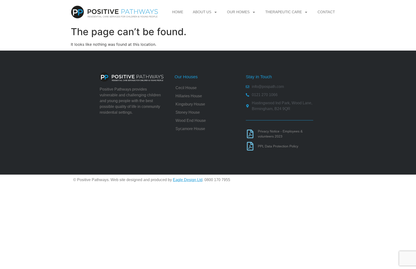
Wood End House (191, 120)
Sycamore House (190, 129)
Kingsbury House (190, 104)
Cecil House (186, 88)
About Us (202, 12)
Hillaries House (189, 96)
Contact (326, 12)
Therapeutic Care (283, 12)
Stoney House (188, 112)
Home (177, 12)
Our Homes (238, 12)
